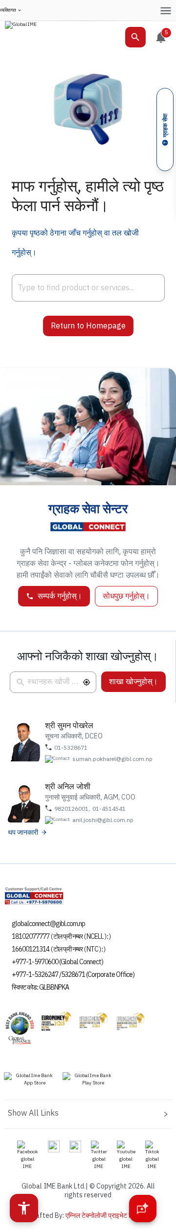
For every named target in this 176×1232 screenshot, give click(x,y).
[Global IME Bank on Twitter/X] (99, 1155)
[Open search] (135, 37)
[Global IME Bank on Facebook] (27, 1155)
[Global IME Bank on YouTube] (126, 1155)
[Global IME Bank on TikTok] (152, 1155)
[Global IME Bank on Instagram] (54, 1146)
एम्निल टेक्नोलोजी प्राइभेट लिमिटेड (107, 1215)
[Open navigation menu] (165, 10)
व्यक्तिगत (8, 10)
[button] (86, 682)
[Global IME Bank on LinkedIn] (75, 1146)
